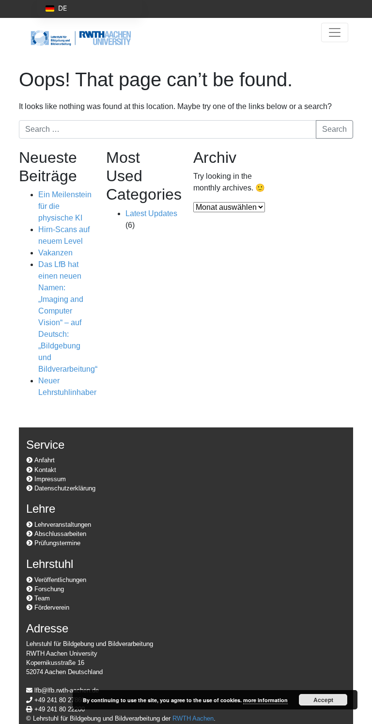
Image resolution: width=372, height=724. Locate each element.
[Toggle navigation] (334, 32)
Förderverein (50, 607)
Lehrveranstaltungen (61, 524)
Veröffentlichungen (59, 579)
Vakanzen (55, 253)
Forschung (48, 589)
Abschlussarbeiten (59, 533)
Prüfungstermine (56, 543)
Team (41, 598)
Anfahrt (43, 460)
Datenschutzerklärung (63, 488)
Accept (323, 699)
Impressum (49, 479)
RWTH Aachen (193, 718)
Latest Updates (151, 213)
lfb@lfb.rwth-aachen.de (65, 690)
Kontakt (44, 469)
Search (334, 129)
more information (265, 700)
